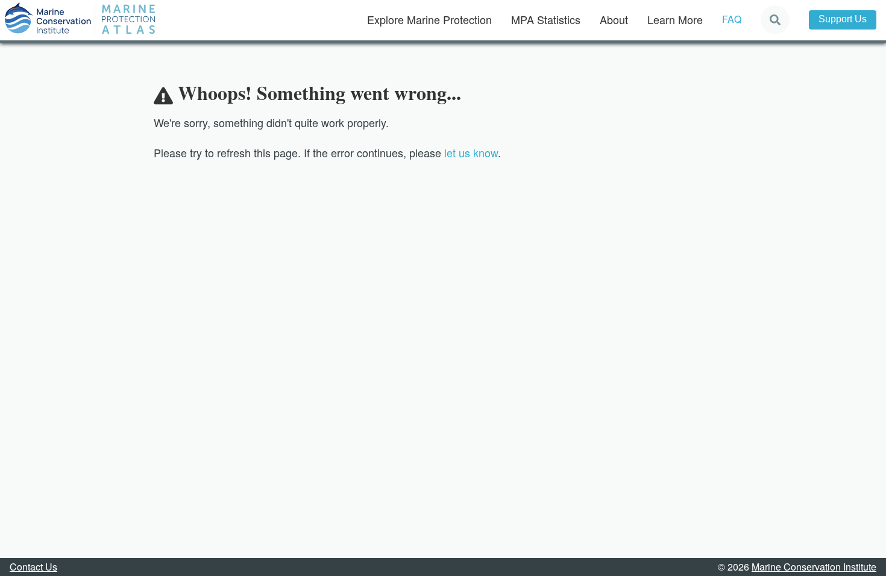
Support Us (842, 19)
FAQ (731, 19)
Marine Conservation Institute (814, 567)
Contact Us (33, 567)
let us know (471, 152)
